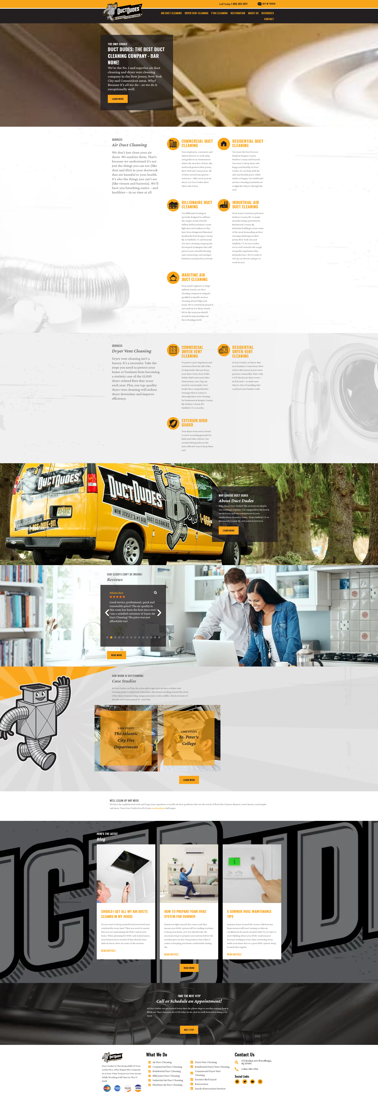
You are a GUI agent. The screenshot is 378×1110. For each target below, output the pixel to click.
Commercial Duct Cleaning (197, 143)
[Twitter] (244, 1081)
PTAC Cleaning (219, 13)
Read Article (108, 950)
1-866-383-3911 (239, 4)
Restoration (238, 13)
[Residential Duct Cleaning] (224, 144)
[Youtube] (252, 1081)
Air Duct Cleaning (171, 13)
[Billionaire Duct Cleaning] (173, 205)
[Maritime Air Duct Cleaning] (173, 278)
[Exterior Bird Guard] (173, 423)
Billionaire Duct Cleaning (197, 204)
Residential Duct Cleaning (247, 143)
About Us (253, 13)
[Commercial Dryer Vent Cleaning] (173, 350)
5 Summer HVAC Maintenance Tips (249, 914)
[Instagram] (260, 1081)
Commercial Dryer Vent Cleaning (192, 351)
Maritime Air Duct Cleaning (194, 277)
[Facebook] (237, 1081)
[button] (107, 612)
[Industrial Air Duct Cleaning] (224, 205)
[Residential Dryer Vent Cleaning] (224, 350)
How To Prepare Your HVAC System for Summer (185, 914)
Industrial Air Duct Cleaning (245, 204)
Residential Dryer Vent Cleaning (243, 351)
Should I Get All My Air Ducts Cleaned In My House (124, 914)
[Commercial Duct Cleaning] (173, 144)
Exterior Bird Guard (194, 422)
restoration (157, 808)
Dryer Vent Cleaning (196, 13)
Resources (267, 13)
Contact (269, 19)
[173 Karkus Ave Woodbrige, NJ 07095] (236, 1062)
